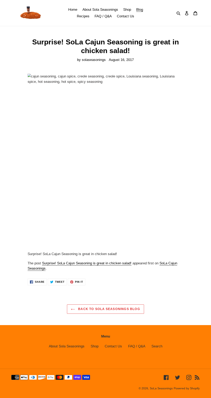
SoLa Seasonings (161, 388)
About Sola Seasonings (66, 346)
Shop (94, 346)
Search (156, 346)
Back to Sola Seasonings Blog (108, 309)
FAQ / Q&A (136, 346)
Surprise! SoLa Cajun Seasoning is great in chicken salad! (86, 263)
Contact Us (113, 346)
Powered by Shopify (187, 388)
